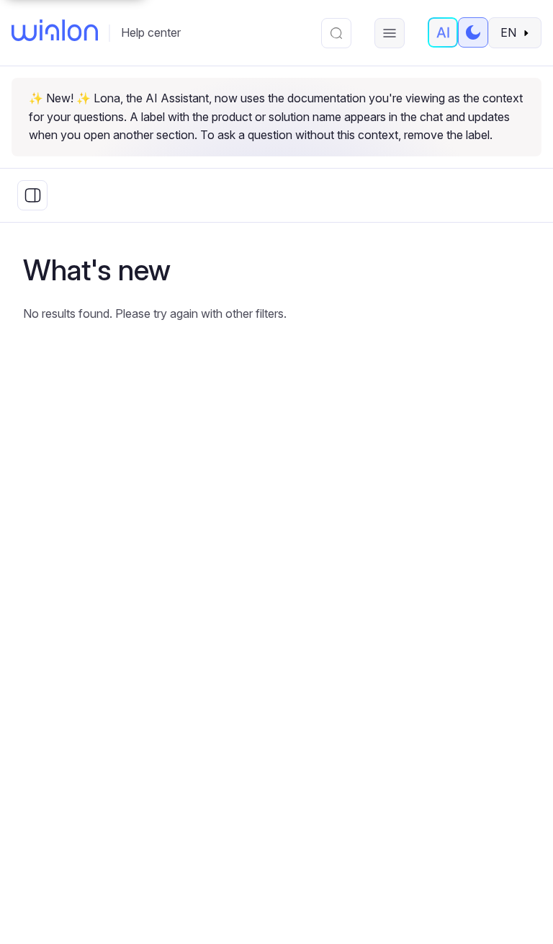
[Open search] (336, 33)
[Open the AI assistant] (443, 32)
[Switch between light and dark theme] (473, 32)
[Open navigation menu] (389, 33)
